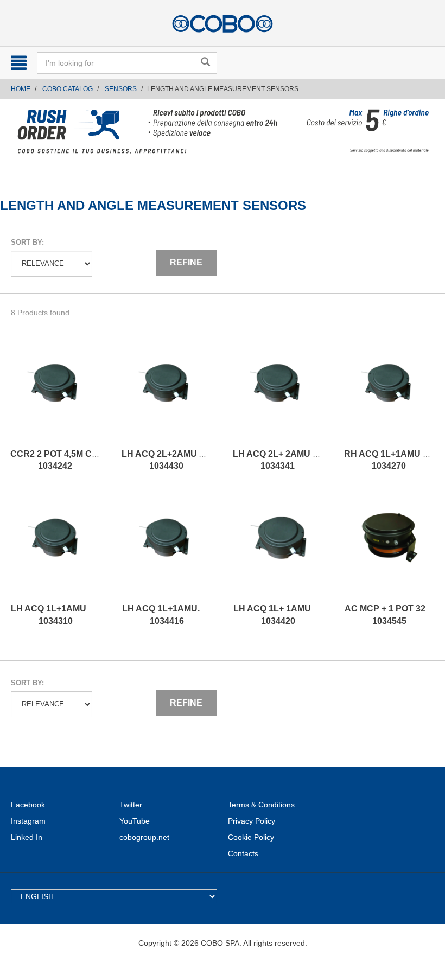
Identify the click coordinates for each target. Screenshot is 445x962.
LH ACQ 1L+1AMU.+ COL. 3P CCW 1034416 (193, 615)
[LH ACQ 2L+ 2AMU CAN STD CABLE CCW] (277, 394)
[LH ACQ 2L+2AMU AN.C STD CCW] (166, 394)
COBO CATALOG (67, 89)
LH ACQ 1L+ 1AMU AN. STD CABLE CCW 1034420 (318, 615)
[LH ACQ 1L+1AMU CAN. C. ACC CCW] (55, 548)
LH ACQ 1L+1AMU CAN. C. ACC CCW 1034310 (88, 615)
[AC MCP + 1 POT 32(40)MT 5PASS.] (389, 548)
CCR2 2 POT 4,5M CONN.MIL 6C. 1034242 (77, 460)
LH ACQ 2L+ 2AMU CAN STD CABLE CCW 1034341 (321, 460)
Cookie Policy (251, 837)
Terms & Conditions (261, 804)
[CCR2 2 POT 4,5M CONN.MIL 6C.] (55, 394)
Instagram (28, 821)
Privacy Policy (251, 821)
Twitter (130, 804)
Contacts (243, 853)
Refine (186, 262)
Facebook (28, 804)
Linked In (26, 837)
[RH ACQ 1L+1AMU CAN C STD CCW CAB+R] (389, 394)
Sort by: (27, 242)
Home (20, 89)
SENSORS (121, 89)
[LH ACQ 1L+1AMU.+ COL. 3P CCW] (167, 548)
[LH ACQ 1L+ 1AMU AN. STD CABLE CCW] (278, 548)
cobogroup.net (144, 837)
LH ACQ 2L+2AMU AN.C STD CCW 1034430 (193, 460)
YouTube (134, 821)
